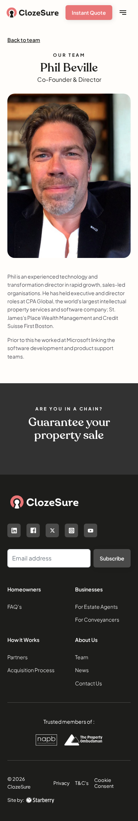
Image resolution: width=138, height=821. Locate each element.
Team (81, 657)
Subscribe (112, 558)
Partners (17, 657)
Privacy (61, 783)
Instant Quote (89, 12)
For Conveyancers (97, 619)
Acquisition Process (30, 670)
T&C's (82, 783)
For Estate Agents (96, 606)
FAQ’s (14, 606)
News (82, 670)
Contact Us (88, 683)
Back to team (23, 39)
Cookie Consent (104, 783)
